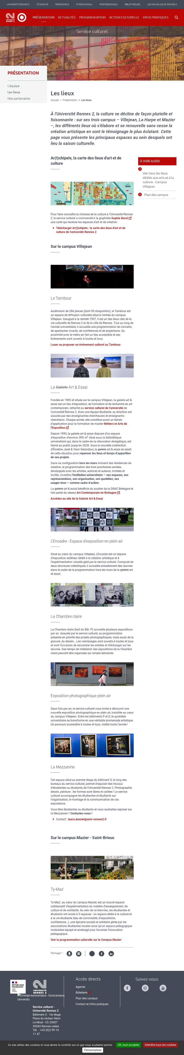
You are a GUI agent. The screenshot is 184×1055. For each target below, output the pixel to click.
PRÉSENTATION (23, 73)
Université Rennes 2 (18, 4)
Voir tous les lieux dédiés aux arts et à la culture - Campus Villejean (158, 179)
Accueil (55, 100)
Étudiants (42, 4)
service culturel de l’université (104, 408)
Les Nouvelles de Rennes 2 (162, 4)
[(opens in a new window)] (42, 997)
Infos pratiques (155, 17)
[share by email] (78, 954)
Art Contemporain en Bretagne (96, 492)
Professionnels (109, 4)
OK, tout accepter (128, 1045)
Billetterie (81, 992)
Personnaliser (92, 1050)
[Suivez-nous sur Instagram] (147, 986)
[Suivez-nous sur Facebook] (129, 986)
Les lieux (14, 92)
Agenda (80, 987)
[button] (176, 17)
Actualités (67, 17)
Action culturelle (124, 17)
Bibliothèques (132, 4)
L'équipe (14, 86)
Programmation (92, 17)
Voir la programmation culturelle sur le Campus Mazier (86, 939)
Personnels (62, 4)
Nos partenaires (19, 98)
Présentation (43, 17)
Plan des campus (156, 194)
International (84, 4)
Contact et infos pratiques (92, 1004)
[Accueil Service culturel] (16, 17)
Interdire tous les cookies (160, 1045)
